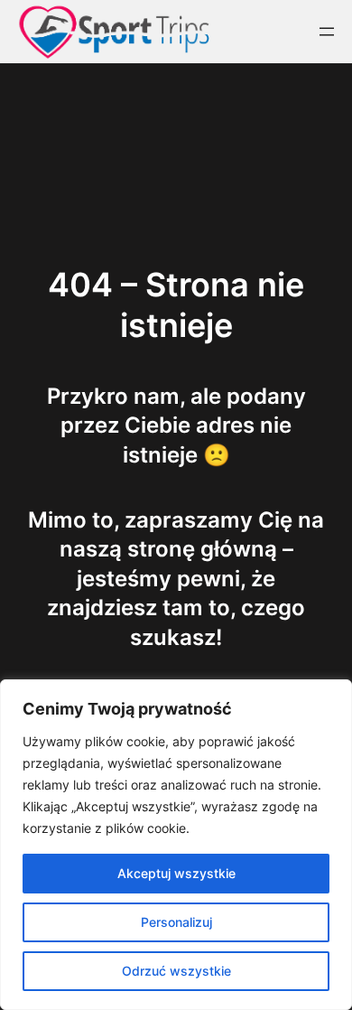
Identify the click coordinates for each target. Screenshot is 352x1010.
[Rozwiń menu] (327, 31)
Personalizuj (176, 922)
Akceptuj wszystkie (176, 873)
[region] (176, 844)
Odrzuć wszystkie (176, 970)
